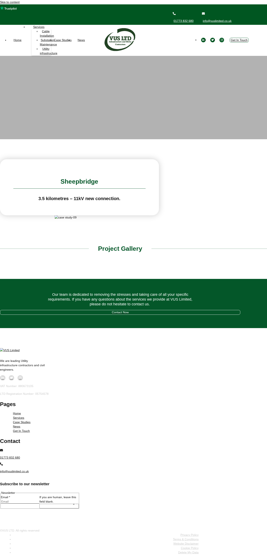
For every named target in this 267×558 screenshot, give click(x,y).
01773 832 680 (184, 21)
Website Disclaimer (186, 543)
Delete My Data (188, 552)
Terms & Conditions (186, 539)
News (81, 40)
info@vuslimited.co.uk (217, 21)
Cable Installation (47, 33)
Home (17, 40)
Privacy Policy (189, 535)
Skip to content (10, 2)
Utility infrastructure (48, 51)
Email (5, 497)
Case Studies (63, 40)
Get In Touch (239, 40)
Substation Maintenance (48, 42)
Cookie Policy (190, 548)
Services (38, 27)
